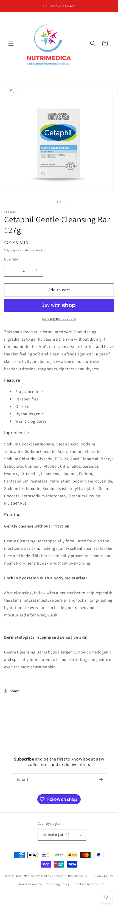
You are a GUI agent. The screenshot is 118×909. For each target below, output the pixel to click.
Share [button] (15, 690)
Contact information (89, 884)
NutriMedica (25, 875)
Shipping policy (58, 884)
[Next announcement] (108, 6)
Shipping (10, 250)
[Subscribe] (101, 779)
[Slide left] (47, 202)
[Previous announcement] (10, 6)
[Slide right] (71, 202)
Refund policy (78, 876)
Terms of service (30, 884)
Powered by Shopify (49, 875)
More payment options (59, 318)
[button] (11, 43)
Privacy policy (103, 876)
